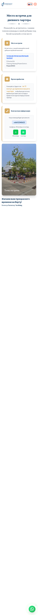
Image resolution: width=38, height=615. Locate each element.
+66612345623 (19, 122)
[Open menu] (35, 4)
